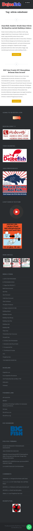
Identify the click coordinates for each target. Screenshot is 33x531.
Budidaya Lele (6, 324)
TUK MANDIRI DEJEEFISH (9, 360)
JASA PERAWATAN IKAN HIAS (11, 451)
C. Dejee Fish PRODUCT (9, 285)
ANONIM (5, 487)
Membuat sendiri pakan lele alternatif (19, 487)
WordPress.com (7, 412)
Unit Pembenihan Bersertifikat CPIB (12, 379)
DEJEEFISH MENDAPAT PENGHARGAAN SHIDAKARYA (13, 446)
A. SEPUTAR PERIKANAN (9, 278)
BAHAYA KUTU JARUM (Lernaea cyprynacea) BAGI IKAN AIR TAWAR (16, 462)
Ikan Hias (5, 291)
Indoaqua (5, 385)
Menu (28, 2)
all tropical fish (6, 397)
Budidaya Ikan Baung (8, 317)
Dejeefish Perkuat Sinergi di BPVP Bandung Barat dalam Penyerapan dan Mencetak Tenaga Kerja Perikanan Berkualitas (15, 456)
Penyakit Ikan (6, 337)
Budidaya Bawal (6, 311)
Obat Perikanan (7, 301)
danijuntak (5, 478)
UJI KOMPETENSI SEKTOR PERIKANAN (13, 466)
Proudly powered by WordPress (13, 525)
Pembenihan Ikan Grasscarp (10, 334)
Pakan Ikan (5, 330)
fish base (5, 409)
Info (4, 353)
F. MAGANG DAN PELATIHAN (10, 344)
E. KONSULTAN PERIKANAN (10, 340)
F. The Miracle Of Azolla (9, 350)
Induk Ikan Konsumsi (8, 298)
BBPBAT (5, 400)
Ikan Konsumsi (6, 295)
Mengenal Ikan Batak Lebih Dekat (19, 478)
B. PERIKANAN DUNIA (8, 282)
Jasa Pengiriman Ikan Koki (15, 493)
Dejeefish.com (6, 372)
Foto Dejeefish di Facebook (10, 375)
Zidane (4, 493)
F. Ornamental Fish (7, 347)
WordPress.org (7, 415)
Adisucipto (5, 382)
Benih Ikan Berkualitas (16, 490)
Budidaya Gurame (7, 314)
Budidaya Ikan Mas (7, 321)
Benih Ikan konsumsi (8, 288)
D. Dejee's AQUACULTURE (9, 308)
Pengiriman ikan (7, 357)
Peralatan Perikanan (8, 304)
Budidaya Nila (6, 327)
